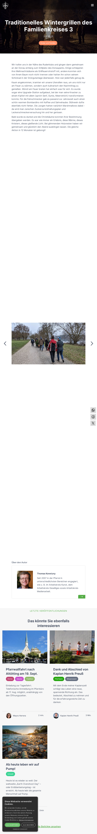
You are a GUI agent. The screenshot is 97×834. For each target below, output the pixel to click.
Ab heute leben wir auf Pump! (22, 767)
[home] (5, 5)
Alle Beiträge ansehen (48, 826)
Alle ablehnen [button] (28, 825)
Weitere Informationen (26, 820)
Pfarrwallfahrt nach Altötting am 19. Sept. (22, 671)
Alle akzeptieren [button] (12, 825)
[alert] (20, 814)
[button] (5, 343)
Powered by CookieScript (20, 829)
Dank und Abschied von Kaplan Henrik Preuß (70, 671)
